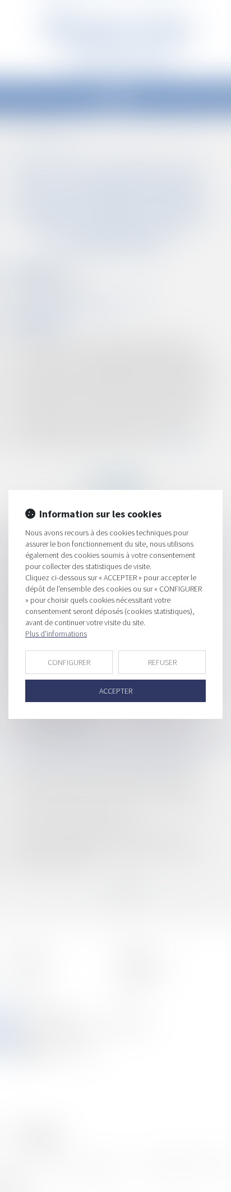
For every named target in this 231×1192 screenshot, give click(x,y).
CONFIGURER (69, 662)
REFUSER (162, 662)
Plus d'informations (56, 634)
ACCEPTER (115, 691)
